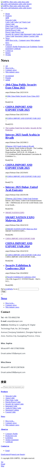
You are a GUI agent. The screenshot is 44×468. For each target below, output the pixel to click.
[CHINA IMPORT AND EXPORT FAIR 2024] (23, 255)
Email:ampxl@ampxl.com (10, 454)
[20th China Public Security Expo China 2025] (22, 96)
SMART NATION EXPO (14, 213)
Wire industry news (12, 72)
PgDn (11, 289)
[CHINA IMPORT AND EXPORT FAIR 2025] (23, 118)
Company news (11, 70)
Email (7, 451)
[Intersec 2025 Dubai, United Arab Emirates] (21, 199)
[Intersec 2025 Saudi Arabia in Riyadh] (19, 146)
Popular (8, 78)
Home (7, 14)
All (6, 66)
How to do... (9, 68)
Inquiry (22, 454)
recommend (9, 76)
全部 (7, 18)
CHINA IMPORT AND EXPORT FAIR (20, 238)
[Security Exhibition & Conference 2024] (20, 277)
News (4, 298)
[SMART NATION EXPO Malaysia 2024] (21, 229)
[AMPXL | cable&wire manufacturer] (22, 5)
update (7, 80)
